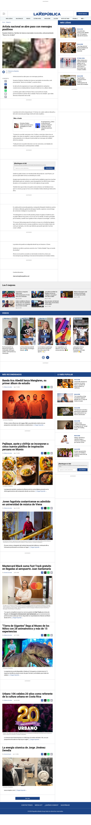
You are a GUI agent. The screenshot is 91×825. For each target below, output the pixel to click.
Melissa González (8, 387)
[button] (82, 13)
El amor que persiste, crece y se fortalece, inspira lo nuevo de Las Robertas (80, 453)
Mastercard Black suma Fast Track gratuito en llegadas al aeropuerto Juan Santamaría (26, 567)
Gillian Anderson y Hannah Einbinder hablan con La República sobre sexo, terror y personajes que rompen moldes (82, 64)
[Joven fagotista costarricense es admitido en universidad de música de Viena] (27, 526)
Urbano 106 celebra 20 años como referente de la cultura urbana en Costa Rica (27, 695)
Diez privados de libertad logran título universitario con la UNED (52, 302)
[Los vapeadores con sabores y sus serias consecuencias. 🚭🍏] (63, 331)
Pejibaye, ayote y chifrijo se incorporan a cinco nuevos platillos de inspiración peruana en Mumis (25, 446)
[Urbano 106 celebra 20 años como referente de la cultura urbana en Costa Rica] (27, 718)
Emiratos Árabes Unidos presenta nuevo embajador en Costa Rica (26, 126)
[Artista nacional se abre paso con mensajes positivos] (29, 53)
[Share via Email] (5, 94)
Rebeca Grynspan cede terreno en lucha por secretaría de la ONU (80, 293)
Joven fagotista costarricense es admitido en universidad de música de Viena (26, 503)
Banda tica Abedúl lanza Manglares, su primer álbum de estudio (24, 382)
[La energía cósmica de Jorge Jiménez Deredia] (27, 772)
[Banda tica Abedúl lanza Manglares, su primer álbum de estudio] (27, 404)
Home (3, 22)
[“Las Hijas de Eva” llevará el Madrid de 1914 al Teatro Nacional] (68, 47)
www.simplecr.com (9, 790)
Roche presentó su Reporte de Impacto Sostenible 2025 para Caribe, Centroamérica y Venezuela (9, 350)
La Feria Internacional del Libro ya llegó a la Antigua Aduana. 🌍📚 (27, 348)
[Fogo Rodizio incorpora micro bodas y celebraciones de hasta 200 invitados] (68, 80)
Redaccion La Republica (13, 71)
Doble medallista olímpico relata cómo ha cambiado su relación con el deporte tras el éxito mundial (23, 303)
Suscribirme (49, 168)
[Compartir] (5, 97)
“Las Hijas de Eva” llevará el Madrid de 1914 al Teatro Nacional (82, 48)
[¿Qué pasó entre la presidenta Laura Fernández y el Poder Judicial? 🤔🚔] (81, 331)
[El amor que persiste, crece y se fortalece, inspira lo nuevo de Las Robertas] (65, 452)
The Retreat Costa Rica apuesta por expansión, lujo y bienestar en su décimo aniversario (80, 412)
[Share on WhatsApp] (5, 90)
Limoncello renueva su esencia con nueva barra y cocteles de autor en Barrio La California (80, 385)
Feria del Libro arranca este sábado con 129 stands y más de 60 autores (83, 33)
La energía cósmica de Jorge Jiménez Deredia (23, 749)
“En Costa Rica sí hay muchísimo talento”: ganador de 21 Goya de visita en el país (80, 399)
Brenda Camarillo (8, 572)
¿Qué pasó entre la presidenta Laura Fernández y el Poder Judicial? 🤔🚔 (79, 349)
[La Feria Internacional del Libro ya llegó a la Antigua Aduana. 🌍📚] (27, 331)
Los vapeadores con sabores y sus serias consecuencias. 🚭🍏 (61, 348)
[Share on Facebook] (5, 84)
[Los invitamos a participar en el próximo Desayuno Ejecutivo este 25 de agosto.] (45, 331)
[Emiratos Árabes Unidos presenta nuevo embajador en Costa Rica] (16, 125)
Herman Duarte (7, 754)
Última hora (81, 58)
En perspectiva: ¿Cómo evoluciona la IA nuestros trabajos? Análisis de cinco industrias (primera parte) (47, 125)
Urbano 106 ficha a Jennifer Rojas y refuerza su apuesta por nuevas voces (80, 440)
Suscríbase (65, 805)
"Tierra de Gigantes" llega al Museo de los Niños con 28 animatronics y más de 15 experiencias (25, 628)
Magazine (8, 22)
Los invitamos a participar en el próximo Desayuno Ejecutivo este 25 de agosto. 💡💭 (45, 349)
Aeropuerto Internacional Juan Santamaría (23, 614)
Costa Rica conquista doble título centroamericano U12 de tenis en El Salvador (23, 294)
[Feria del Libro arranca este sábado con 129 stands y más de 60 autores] (68, 32)
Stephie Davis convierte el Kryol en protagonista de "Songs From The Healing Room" (80, 426)
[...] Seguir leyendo (38, 425)
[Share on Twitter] (5, 87)
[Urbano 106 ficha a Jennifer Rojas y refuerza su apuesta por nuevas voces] (65, 439)
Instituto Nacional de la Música (30, 545)
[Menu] (4, 14)
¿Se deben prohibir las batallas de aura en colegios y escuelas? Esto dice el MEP (51, 294)
